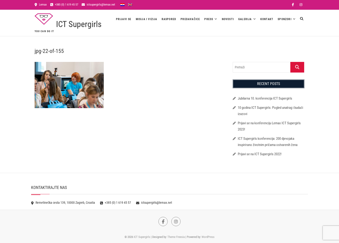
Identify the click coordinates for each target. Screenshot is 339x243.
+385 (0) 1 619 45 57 (66, 4)
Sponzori (284, 19)
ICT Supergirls (78, 24)
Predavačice (190, 19)
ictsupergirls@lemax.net (100, 4)
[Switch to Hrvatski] (122, 4)
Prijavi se (123, 19)
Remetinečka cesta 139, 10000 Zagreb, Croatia (65, 202)
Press (208, 19)
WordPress (208, 237)
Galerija (245, 19)
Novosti (228, 19)
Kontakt (266, 19)
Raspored (169, 19)
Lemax (42, 4)
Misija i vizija (146, 19)
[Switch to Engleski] (130, 4)
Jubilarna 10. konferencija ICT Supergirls (265, 98)
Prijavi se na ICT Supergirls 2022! (260, 154)
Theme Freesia (176, 237)
